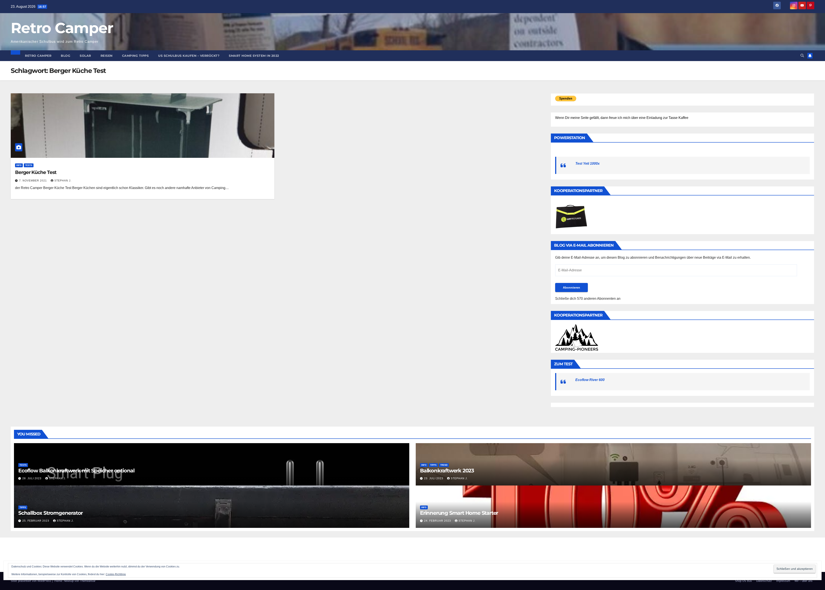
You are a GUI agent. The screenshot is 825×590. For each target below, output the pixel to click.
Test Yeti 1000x (587, 163)
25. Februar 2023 (36, 520)
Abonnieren (571, 287)
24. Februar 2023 (438, 520)
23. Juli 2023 (434, 478)
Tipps (433, 465)
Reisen (107, 56)
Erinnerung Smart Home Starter (459, 513)
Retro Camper (62, 28)
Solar (85, 56)
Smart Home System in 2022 (254, 56)
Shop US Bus (743, 580)
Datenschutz (764, 580)
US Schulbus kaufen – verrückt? (188, 56)
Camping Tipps (135, 56)
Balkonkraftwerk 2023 (447, 470)
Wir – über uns (803, 580)
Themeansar (87, 580)
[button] (802, 55)
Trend (444, 465)
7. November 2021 (33, 180)
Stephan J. (62, 180)
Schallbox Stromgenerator (50, 513)
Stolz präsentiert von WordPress (31, 580)
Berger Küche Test (36, 172)
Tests (28, 165)
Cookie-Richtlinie (116, 574)
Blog (65, 56)
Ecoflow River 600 (590, 380)
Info (18, 165)
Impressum (783, 580)
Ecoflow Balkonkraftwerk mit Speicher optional (76, 470)
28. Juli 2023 (32, 478)
